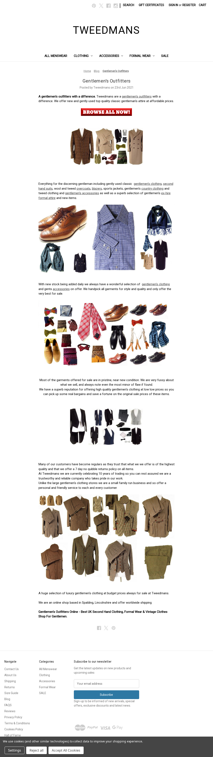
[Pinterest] (94, 6)
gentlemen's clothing (148, 184)
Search (128, 5)
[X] (101, 6)
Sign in (173, 5)
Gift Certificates (151, 5)
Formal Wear (140, 56)
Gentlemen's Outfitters (107, 81)
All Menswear (56, 56)
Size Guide (11, 693)
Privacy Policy (13, 717)
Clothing (81, 56)
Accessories (109, 56)
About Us (10, 675)
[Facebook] (108, 6)
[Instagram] (116, 6)
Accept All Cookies (66, 750)
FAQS (8, 705)
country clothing (152, 188)
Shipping (10, 681)
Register (189, 5)
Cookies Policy (13, 729)
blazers (97, 188)
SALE (164, 56)
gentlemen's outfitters (137, 96)
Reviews (9, 711)
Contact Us (11, 669)
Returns (9, 687)
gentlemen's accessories (82, 193)
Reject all (36, 750)
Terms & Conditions (17, 723)
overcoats (83, 188)
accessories (61, 289)
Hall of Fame (12, 735)
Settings (14, 750)
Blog (7, 699)
